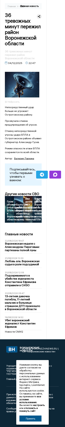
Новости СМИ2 (14, 331)
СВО (22, 6)
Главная (12, 6)
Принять (30, 418)
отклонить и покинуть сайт (28, 409)
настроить (39, 405)
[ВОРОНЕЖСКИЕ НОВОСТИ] (11, 350)
